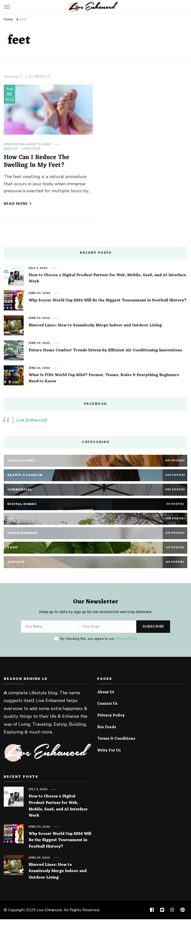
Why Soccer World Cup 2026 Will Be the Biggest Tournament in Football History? (108, 300)
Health (10, 149)
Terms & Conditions (116, 739)
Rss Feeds (106, 727)
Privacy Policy (125, 638)
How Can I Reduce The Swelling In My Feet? (36, 161)
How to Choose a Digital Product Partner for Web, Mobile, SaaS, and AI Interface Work (107, 278)
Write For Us (109, 750)
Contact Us (107, 704)
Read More (16, 203)
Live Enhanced (31, 420)
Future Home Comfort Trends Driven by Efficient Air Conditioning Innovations (105, 350)
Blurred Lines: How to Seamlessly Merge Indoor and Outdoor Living (95, 325)
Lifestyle (31, 149)
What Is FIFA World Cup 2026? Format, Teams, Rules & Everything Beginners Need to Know (104, 378)
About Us (105, 692)
